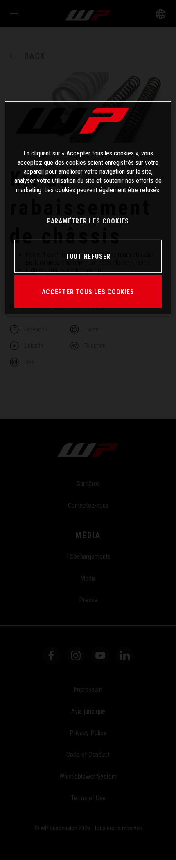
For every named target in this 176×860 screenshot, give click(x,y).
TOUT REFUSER (88, 256)
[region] (88, 208)
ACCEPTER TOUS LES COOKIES (88, 292)
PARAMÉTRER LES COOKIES (88, 221)
